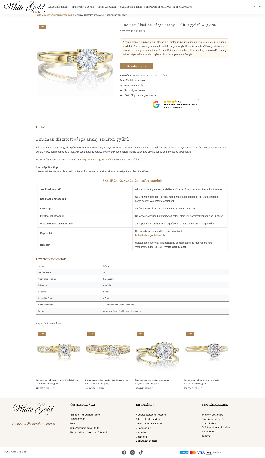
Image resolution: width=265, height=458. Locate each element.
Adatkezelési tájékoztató (148, 419)
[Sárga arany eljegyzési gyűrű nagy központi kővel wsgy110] (157, 352)
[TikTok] (141, 452)
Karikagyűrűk (107, 7)
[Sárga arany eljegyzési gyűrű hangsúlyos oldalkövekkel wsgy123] (108, 352)
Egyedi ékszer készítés (213, 419)
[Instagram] (132, 452)
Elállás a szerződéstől (146, 441)
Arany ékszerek (57, 7)
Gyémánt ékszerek (131, 7)
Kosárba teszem (136, 66)
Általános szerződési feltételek (151, 415)
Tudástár (206, 436)
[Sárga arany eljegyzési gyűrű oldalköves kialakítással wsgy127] (58, 352)
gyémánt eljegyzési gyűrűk (99, 159)
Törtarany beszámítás (157, 7)
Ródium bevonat (210, 431)
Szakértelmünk (143, 428)
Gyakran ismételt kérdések (149, 423)
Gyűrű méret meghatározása (216, 427)
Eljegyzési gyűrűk (83, 7)
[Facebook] (124, 452)
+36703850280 (77, 419)
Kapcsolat (141, 432)
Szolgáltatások (182, 7)
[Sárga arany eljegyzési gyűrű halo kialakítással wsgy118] (206, 352)
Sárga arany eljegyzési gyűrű (150, 75)
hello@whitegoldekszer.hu (150, 235)
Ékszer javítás (209, 423)
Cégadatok (141, 437)
